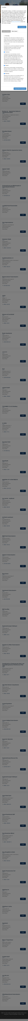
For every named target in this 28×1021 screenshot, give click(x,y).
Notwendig (7, 35)
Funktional (7, 51)
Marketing (7, 73)
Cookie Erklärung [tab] (6, 31)
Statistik (6, 65)
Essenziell (7, 43)
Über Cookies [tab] (14, 31)
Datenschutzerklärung (16, 21)
